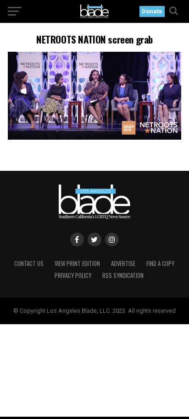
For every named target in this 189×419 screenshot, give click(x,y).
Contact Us (29, 263)
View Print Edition (77, 263)
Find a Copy (160, 263)
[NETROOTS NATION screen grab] (94, 137)
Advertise (123, 263)
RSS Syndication (123, 275)
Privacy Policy (73, 275)
